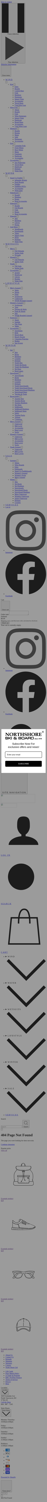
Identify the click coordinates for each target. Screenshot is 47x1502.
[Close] (43, 732)
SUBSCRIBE (23, 764)
